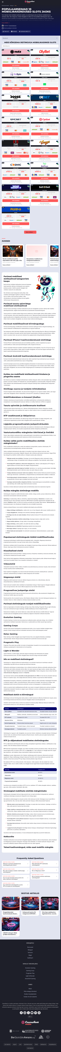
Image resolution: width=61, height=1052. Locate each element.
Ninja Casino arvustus (44, 91)
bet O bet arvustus (44, 203)
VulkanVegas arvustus (44, 158)
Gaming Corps (30, 970)
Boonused (30, 947)
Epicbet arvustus (16, 136)
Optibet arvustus (44, 136)
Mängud (30, 950)
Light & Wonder (30, 976)
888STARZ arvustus (16, 158)
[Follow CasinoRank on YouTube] (31, 1012)
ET (29, 1016)
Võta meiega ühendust (30, 991)
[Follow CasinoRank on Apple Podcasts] (39, 1012)
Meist (30, 988)
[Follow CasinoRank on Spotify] (35, 1012)
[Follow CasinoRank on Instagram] (24, 1012)
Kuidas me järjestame (30, 994)
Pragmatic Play (30, 973)
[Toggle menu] (2, 1)
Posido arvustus (16, 226)
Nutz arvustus (15, 68)
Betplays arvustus (44, 180)
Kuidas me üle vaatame (30, 996)
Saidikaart (30, 958)
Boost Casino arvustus (15, 113)
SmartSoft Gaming (30, 978)
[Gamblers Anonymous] (41, 1037)
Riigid (30, 955)
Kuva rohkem (29, 232)
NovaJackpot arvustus (15, 203)
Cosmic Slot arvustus (16, 180)
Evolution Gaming (30, 968)
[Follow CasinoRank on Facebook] (21, 1012)
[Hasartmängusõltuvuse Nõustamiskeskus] (30, 1031)
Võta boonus (15, 65)
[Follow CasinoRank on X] (28, 1012)
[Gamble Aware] (23, 1037)
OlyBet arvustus (45, 68)
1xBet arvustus (44, 113)
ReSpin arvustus (16, 91)
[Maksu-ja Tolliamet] (14, 1031)
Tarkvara (30, 952)
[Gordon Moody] (46, 1031)
